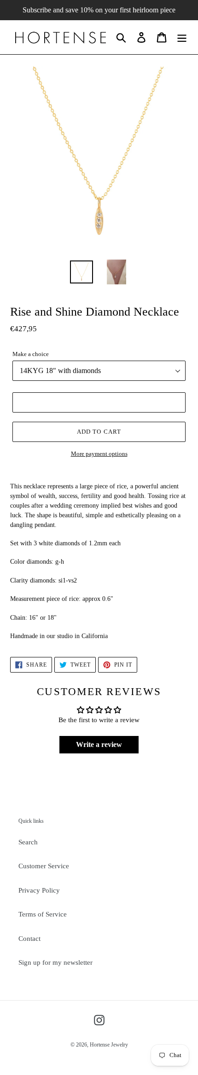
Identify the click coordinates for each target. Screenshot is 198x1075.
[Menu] (182, 37)
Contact (29, 938)
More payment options (99, 453)
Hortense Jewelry (109, 1044)
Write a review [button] (99, 744)
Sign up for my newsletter (55, 962)
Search (28, 842)
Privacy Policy (39, 890)
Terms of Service (42, 914)
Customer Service (43, 866)
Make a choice (30, 354)
